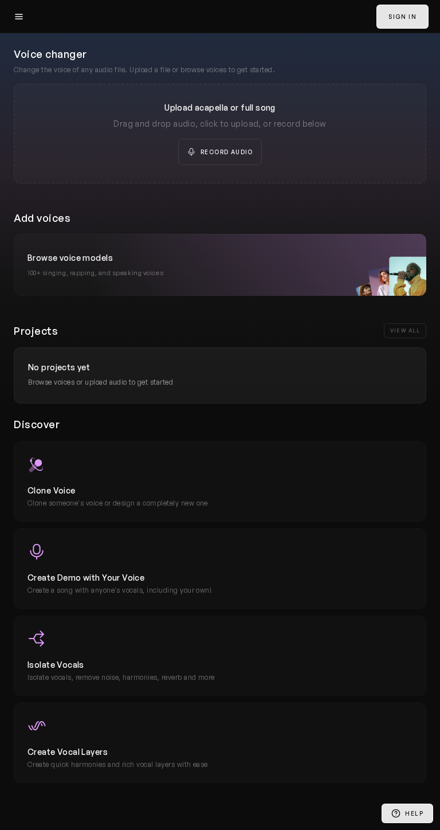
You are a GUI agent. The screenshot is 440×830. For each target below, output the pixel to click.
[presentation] (220, 133)
